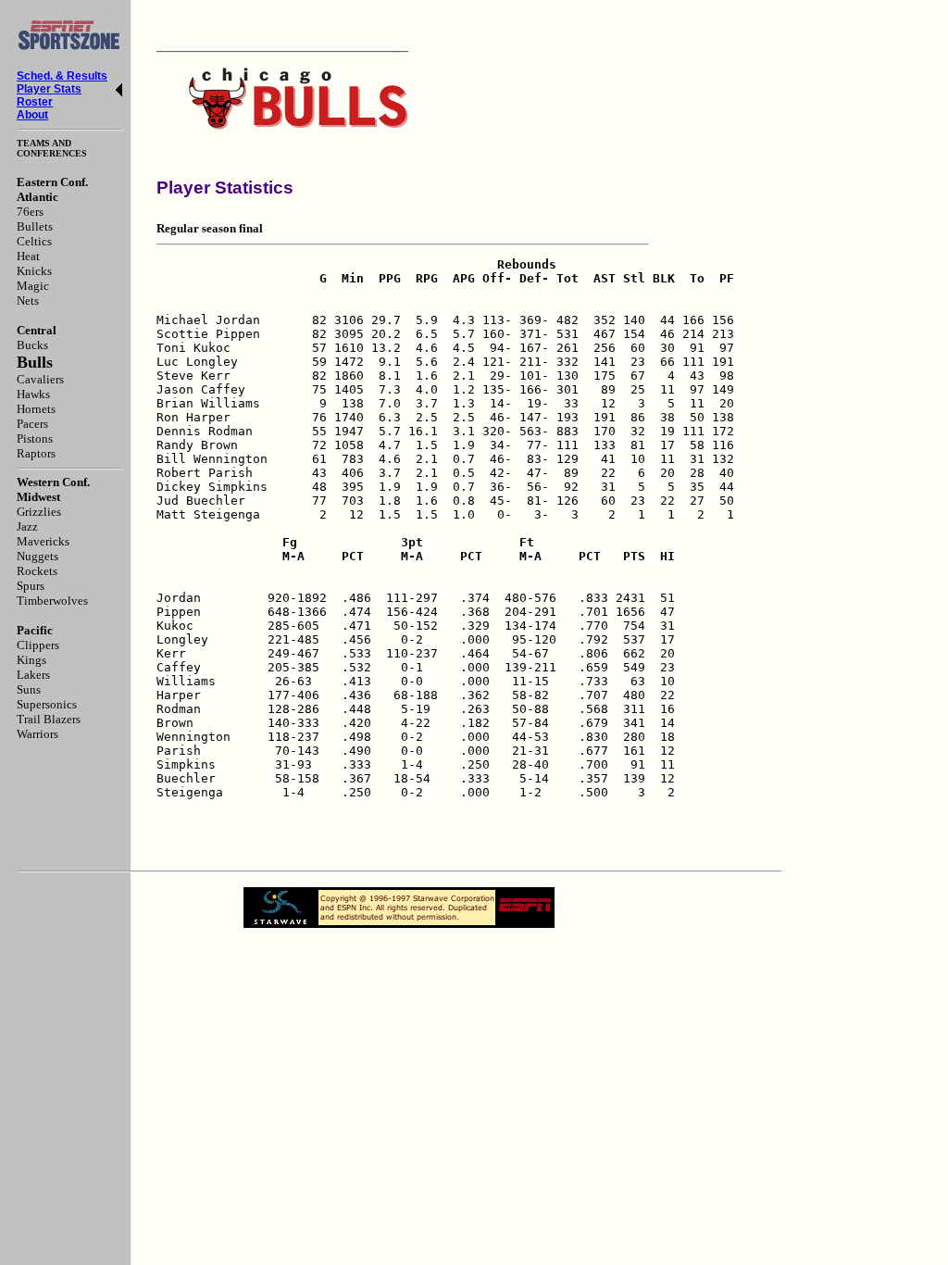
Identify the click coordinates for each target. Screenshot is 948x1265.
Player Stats (49, 88)
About (32, 114)
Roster (35, 101)
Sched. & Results (62, 75)
